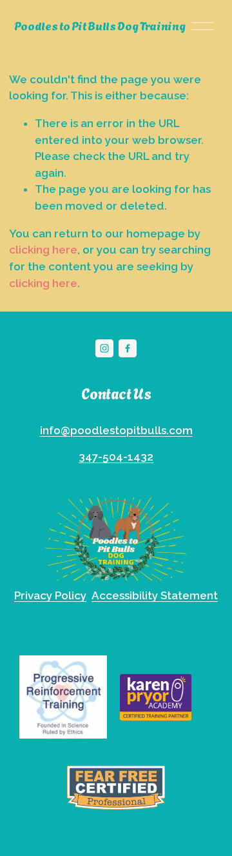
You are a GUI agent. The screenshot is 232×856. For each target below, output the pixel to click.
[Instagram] (104, 348)
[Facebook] (128, 348)
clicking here (43, 249)
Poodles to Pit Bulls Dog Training (100, 25)
